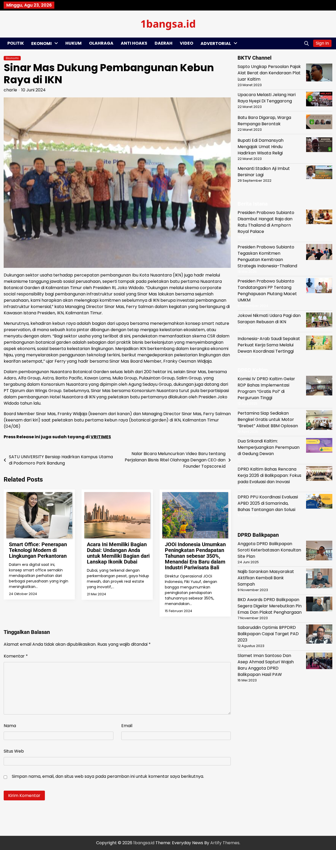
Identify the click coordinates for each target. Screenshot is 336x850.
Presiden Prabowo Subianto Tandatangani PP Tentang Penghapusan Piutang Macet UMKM (267, 290)
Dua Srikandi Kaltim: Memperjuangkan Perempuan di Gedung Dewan (269, 447)
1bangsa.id (168, 23)
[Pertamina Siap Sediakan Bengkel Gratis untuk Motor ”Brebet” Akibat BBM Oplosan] (319, 420)
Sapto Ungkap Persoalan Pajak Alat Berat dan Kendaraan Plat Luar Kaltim (269, 73)
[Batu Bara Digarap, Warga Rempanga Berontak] (319, 122)
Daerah (163, 43)
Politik (15, 43)
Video (186, 43)
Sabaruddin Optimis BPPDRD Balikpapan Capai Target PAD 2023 (268, 633)
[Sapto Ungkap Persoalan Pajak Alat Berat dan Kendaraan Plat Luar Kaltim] (319, 73)
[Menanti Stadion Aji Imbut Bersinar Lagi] (319, 173)
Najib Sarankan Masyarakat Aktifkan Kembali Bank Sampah (266, 578)
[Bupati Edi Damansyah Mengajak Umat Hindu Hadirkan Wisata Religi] (319, 145)
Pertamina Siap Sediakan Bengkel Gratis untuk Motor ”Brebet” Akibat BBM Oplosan (268, 419)
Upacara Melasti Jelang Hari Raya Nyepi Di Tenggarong (267, 97)
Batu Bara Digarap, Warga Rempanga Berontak (264, 120)
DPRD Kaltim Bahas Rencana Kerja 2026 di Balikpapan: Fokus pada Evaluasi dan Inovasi (269, 475)
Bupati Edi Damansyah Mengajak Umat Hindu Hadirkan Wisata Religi (261, 146)
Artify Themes (224, 843)
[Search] (307, 43)
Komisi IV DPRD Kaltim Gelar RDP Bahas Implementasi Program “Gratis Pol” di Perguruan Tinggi (266, 388)
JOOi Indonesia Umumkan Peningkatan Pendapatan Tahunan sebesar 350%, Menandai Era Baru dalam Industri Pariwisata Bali (195, 556)
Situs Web (14, 751)
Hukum (73, 43)
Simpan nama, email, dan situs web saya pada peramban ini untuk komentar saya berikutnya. (108, 776)
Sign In (322, 43)
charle (10, 90)
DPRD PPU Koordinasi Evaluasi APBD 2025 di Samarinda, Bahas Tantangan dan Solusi (268, 503)
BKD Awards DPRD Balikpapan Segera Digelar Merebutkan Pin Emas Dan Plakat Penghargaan (270, 605)
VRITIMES (101, 437)
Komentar (16, 656)
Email (126, 726)
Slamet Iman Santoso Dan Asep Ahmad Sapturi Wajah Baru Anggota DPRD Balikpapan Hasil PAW (266, 664)
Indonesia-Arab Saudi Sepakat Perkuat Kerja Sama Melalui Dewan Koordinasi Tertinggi (269, 344)
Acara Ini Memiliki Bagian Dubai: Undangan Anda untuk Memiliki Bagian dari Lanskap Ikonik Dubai (118, 553)
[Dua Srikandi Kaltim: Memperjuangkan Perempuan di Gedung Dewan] (319, 446)
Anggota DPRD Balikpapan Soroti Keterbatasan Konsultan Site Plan (269, 549)
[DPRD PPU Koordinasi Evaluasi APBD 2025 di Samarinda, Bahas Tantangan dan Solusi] (319, 502)
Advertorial (216, 43)
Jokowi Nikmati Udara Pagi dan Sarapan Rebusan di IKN (269, 318)
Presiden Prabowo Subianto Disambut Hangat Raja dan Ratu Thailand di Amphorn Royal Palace (266, 222)
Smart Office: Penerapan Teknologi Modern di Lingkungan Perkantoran (38, 550)
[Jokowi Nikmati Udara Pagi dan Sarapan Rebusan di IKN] (319, 320)
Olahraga (101, 43)
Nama (10, 726)
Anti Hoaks (134, 43)
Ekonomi (41, 43)
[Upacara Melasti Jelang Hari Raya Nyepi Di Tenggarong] (319, 99)
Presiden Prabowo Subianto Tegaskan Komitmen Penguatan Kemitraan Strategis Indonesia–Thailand (267, 256)
